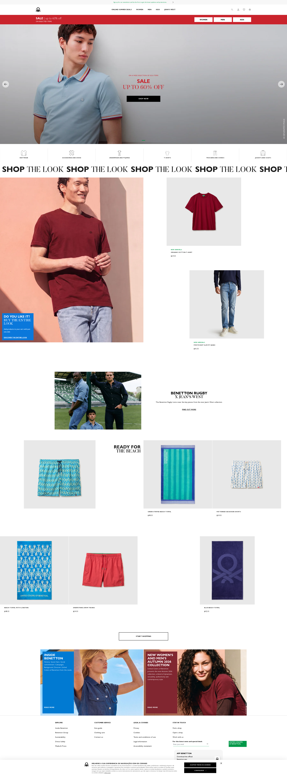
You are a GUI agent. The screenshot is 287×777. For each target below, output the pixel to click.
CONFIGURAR (199, 770)
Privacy (136, 728)
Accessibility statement (143, 746)
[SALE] (143, 19)
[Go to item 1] (143, 140)
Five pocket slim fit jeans (204, 345)
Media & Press (60, 746)
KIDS (158, 10)
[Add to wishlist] (170, 180)
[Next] (173, 2)
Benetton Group (61, 732)
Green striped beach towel (159, 511)
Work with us (178, 737)
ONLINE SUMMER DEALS (122, 10)
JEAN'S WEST (170, 10)
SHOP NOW (143, 99)
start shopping (143, 636)
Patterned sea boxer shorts (229, 511)
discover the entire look (15, 338)
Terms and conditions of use (145, 737)
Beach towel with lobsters (16, 607)
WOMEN (139, 10)
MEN (150, 10)
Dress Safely (60, 741)
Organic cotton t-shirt (181, 252)
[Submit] (207, 744)
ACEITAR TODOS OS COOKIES (200, 765)
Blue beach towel (212, 607)
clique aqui (107, 773)
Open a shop (178, 732)
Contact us (98, 737)
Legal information (140, 741)
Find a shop (177, 728)
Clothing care (99, 732)
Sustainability (60, 737)
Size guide (98, 728)
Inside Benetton (61, 728)
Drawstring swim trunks (84, 607)
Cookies (137, 732)
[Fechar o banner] (221, 763)
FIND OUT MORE (189, 410)
